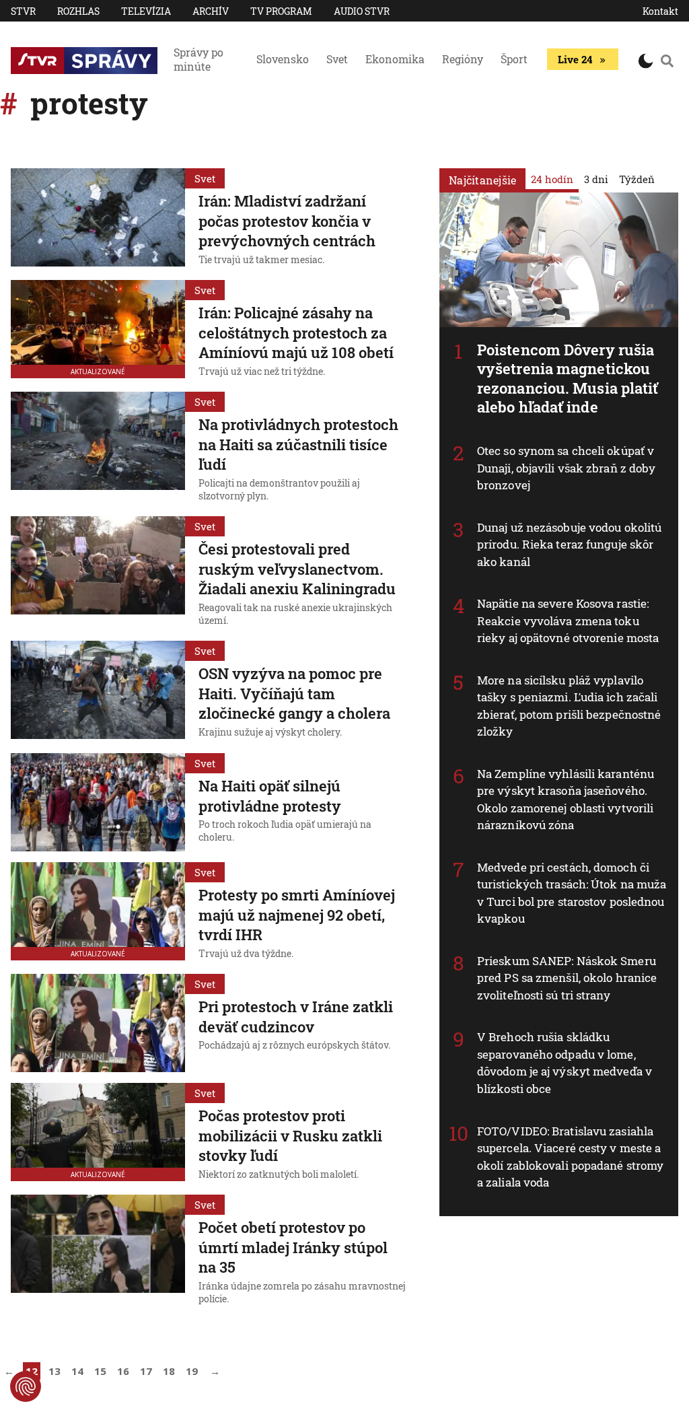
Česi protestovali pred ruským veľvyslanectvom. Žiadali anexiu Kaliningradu (297, 568)
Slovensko (282, 59)
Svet (337, 59)
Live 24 (575, 59)
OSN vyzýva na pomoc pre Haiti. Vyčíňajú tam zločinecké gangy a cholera (294, 693)
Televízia (146, 11)
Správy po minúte (198, 59)
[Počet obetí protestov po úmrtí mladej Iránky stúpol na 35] (98, 1251)
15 (100, 1371)
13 (54, 1371)
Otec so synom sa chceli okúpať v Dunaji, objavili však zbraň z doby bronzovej (566, 468)
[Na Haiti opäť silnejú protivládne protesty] (98, 802)
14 (77, 1371)
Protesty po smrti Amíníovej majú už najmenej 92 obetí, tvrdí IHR (296, 914)
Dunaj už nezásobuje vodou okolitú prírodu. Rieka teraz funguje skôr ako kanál (569, 544)
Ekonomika (395, 59)
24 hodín (552, 179)
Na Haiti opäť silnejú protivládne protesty (269, 796)
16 (123, 1371)
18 (169, 1371)
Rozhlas (78, 11)
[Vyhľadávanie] (667, 60)
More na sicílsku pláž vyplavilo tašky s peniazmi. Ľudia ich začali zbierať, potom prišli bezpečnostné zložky (569, 706)
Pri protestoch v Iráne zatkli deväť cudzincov (295, 1016)
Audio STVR (362, 11)
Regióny (462, 59)
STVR (23, 11)
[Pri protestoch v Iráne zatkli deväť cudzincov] (98, 1023)
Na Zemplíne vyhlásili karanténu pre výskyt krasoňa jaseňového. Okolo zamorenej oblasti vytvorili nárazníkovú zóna (565, 799)
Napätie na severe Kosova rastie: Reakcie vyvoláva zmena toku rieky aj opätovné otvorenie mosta (568, 620)
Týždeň (637, 179)
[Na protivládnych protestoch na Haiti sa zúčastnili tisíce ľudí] (98, 448)
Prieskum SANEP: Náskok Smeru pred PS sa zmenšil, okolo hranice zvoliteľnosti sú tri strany (567, 978)
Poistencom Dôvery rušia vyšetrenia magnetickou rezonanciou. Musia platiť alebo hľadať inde (568, 378)
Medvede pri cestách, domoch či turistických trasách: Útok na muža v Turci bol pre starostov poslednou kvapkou (571, 893)
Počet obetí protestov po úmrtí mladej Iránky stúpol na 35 (293, 1247)
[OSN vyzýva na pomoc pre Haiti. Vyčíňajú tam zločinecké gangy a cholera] (98, 691)
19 (192, 1371)
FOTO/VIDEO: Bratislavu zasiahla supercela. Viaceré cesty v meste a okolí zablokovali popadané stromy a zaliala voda (570, 1157)
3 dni (596, 179)
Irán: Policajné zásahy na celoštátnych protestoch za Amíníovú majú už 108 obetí (296, 332)
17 (146, 1371)
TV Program (281, 11)
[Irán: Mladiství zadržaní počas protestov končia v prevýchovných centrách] (98, 218)
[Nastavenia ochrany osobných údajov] (25, 1386)
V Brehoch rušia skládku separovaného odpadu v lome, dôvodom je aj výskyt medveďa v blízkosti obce (564, 1062)
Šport (514, 59)
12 (32, 1371)
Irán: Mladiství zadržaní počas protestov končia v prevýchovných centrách (286, 220)
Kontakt (660, 11)
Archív (210, 11)
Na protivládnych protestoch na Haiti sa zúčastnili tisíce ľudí (298, 444)
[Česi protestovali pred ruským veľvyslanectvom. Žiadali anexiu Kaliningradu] (98, 573)
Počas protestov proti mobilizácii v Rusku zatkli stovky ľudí (290, 1135)
